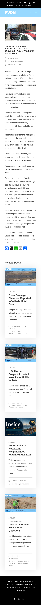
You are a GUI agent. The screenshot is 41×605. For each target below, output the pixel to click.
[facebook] (20, 3)
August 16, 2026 (16, 442)
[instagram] (34, 3)
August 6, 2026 (15, 518)
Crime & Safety (17, 403)
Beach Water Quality (20, 561)
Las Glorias (23, 563)
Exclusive (15, 484)
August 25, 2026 (16, 292)
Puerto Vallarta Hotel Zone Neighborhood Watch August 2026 (20, 450)
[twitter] (25, 3)
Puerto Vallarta (14, 65)
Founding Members (19, 480)
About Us (29, 587)
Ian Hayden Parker (15, 61)
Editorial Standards (25, 584)
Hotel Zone (16, 331)
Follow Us (19, 5)
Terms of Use (15, 581)
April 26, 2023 (13, 58)
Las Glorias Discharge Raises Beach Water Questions (19, 526)
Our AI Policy (14, 587)
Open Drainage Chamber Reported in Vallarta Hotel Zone (20, 300)
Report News (9, 5)
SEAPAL (24, 333)
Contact (20, 590)
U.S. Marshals (20, 408)
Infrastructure (15, 333)
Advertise (28, 5)
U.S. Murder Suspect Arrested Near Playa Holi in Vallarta (19, 376)
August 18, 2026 (16, 368)
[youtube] (29, 3)
